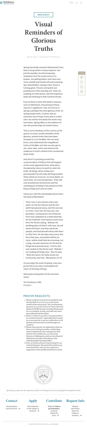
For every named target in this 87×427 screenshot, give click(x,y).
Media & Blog (43, 15)
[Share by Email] (81, 91)
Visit (72, 3)
